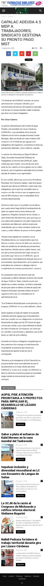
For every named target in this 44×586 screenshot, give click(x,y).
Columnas (22, 579)
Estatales (36, 576)
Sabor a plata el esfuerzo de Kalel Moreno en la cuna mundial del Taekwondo (20, 438)
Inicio (5, 576)
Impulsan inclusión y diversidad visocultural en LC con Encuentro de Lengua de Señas (20, 472)
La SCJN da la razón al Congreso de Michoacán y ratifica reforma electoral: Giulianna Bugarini (18, 508)
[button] (40, 10)
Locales (11, 576)
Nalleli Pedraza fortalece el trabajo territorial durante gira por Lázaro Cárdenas (21, 543)
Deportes (28, 576)
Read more (20, 424)
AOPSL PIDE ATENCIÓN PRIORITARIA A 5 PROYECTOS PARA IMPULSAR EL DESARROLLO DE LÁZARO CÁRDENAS (21, 401)
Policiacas (19, 576)
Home (3, 16)
